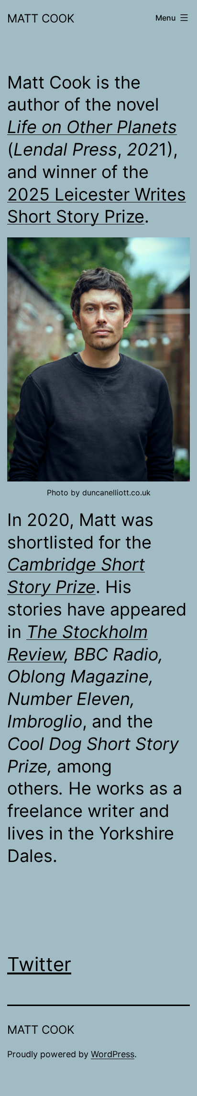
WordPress (112, 1054)
